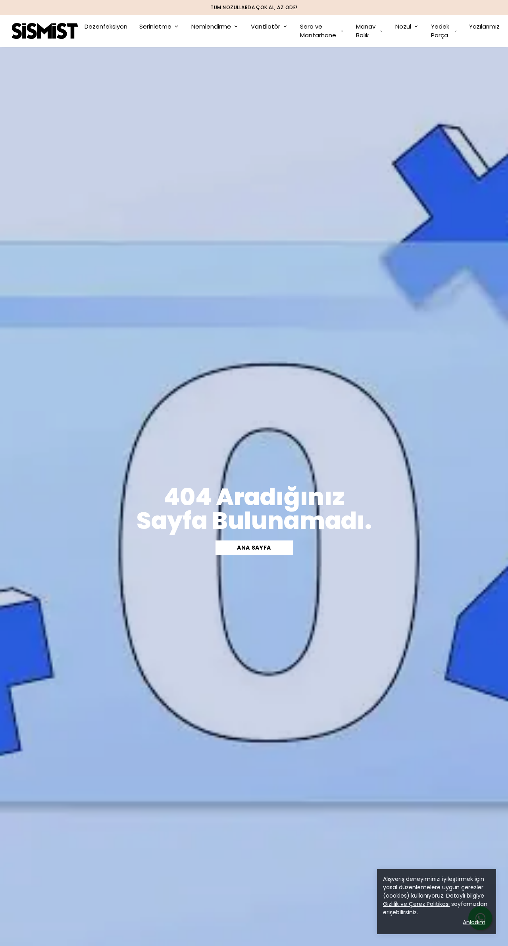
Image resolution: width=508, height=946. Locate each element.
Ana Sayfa (254, 548)
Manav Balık (365, 31)
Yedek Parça (440, 31)
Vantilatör (265, 26)
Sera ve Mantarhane (318, 31)
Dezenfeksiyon (106, 26)
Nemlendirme (211, 26)
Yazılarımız (484, 26)
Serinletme (155, 26)
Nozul (403, 26)
